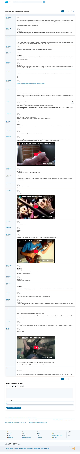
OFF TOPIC (55, 437)
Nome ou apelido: (9, 400)
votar (19, 29)
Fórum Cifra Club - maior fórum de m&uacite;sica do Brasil (8, 2)
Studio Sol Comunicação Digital (73, 448)
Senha (7, 403)
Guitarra (11, 7)
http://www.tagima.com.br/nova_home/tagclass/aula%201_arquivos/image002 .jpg (30, 83)
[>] (73, 11)
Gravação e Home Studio (57, 435)
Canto (9, 435)
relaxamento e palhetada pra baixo (11, 419)
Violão (39, 432)
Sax (39, 435)
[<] (70, 11)
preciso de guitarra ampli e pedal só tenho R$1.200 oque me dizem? (16, 422)
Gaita (24, 435)
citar (17, 18)
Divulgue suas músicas (27, 437)
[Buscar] (44, 2)
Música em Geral (11, 432)
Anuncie (16, 448)
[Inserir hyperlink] (15, 386)
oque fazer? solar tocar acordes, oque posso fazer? (38, 422)
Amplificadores (10, 433)
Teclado (39, 433)
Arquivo (11, 448)
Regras (7, 448)
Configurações (29, 448)
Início (6, 7)
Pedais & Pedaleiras (56, 432)
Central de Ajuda (22, 448)
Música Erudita (10, 437)
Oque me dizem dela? (33, 419)
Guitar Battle (40, 437)
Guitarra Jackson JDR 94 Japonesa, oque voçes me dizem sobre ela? (64, 419)
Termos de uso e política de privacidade (41, 448)
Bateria (54, 433)
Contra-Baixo (25, 433)
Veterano (7, 18)
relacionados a (22, 417)
